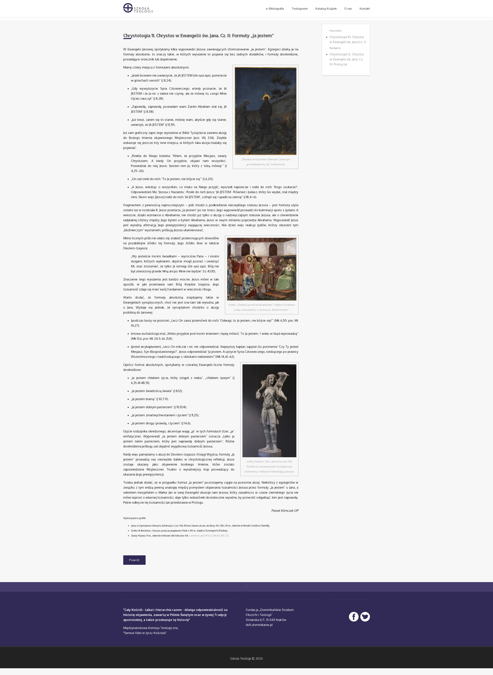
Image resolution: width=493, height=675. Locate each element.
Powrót (134, 560)
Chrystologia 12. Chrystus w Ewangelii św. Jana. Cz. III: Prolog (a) (347, 59)
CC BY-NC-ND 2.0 (219, 535)
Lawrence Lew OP (198, 535)
